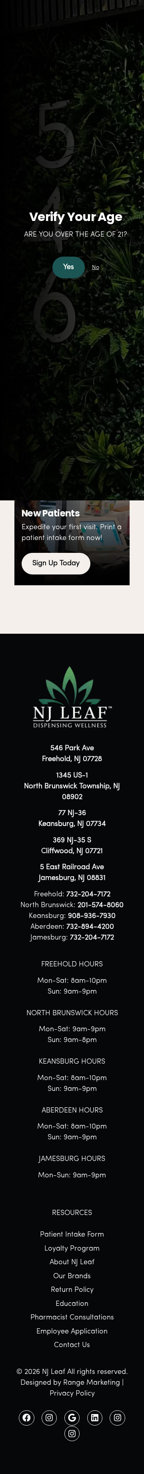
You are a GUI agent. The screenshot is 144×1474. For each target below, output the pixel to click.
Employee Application (72, 1331)
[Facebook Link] (26, 1418)
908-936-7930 (92, 916)
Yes (68, 267)
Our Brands (72, 1276)
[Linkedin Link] (94, 1418)
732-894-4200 (90, 927)
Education (72, 1304)
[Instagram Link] (49, 1418)
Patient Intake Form (72, 1235)
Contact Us (72, 1345)
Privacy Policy (72, 1394)
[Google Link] (72, 1418)
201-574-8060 (101, 905)
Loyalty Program (72, 1249)
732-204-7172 (88, 894)
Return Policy (72, 1290)
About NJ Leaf (72, 1262)
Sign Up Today (56, 563)
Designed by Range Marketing (70, 1383)
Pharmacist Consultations (72, 1317)
